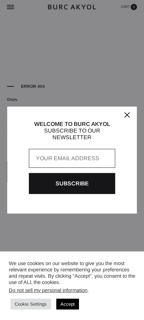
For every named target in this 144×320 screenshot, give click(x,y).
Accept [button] (67, 304)
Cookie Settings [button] (31, 304)
